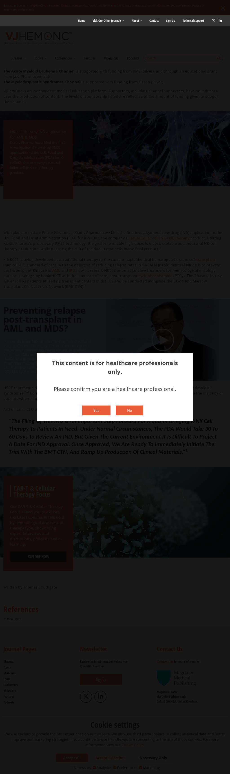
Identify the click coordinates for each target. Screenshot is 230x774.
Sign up (170, 20)
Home (81, 20)
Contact (154, 20)
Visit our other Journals (107, 20)
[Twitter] (214, 21)
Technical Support (193, 20)
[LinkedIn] (220, 21)
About (135, 20)
